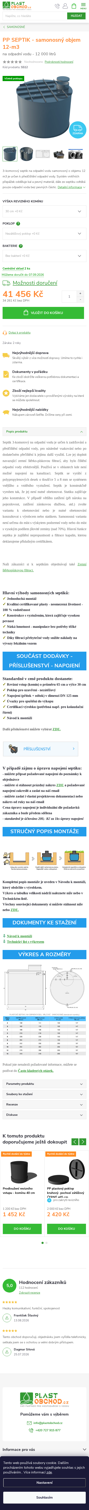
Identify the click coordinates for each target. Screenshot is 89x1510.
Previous (75, 1141)
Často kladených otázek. (36, 1071)
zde (49, 1472)
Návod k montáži (19, 936)
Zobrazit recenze (29, 1293)
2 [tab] (46, 1243)
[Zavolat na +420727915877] (57, 6)
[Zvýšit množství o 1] (80, 294)
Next (82, 1141)
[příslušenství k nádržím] (41, 748)
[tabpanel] (22, 1194)
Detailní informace (70, 187)
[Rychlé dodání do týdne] (22, 1172)
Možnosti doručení (35, 283)
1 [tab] (42, 1243)
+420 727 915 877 (47, 1430)
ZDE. (56, 729)
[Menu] (83, 5)
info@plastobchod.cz (47, 1423)
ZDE (60, 785)
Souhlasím (44, 1497)
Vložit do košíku (47, 313)
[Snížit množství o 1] (80, 299)
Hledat (76, 16)
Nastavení (44, 1482)
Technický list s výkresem (25, 942)
